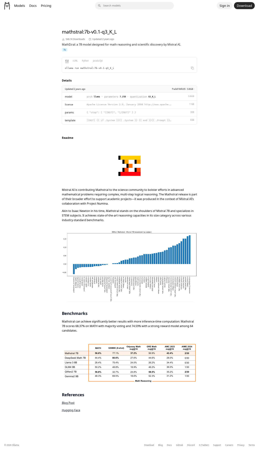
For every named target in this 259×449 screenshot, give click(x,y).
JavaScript (98, 60)
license (69, 104)
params (69, 112)
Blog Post (68, 403)
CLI (67, 60)
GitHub (179, 445)
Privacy (240, 445)
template (70, 120)
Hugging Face (71, 410)
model (68, 96)
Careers (229, 445)
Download (244, 6)
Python (85, 60)
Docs (33, 6)
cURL (75, 60)
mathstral (72, 31)
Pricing (46, 6)
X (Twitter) (204, 445)
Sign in (225, 6)
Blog (160, 445)
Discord (191, 445)
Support (217, 445)
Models (19, 6)
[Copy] (192, 68)
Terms (252, 445)
